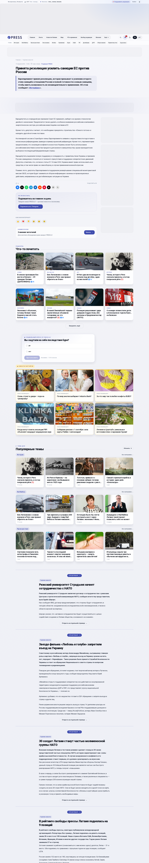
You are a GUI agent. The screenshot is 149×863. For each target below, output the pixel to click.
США (74, 42)
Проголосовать (32, 357)
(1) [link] (122, 279)
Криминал (61, 42)
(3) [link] (58, 317)
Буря (68, 42)
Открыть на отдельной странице (74, 623)
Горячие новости (28, 60)
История (16, 42)
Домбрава (86, 42)
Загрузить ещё (74, 326)
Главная (32, 37)
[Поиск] (120, 37)
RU (135, 37)
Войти (134, 1)
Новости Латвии (51, 37)
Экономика (45, 42)
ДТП (93, 42)
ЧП (79, 42)
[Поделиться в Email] (53, 187)
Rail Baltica (25, 42)
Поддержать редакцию (121, 2)
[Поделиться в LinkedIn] (35, 187)
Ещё (105, 37)
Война (54, 42)
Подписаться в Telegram (30, 206)
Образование (101, 42)
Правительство (112, 42)
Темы (10, 42)
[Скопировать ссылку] (57, 187)
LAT (139, 37)
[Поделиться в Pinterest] (44, 187)
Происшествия (35, 42)
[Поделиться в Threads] (49, 187)
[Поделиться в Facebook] (17, 187)
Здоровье (123, 42)
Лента (41, 37)
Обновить (128, 448)
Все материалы (127, 454)
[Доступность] (139, 1)
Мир (62, 37)
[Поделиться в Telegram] (31, 187)
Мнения (98, 37)
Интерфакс (34, 88)
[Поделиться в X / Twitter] (22, 187)
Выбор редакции (86, 37)
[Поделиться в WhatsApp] (26, 187)
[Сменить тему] (130, 37)
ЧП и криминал (72, 37)
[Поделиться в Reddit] (40, 187)
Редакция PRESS (46, 64)
